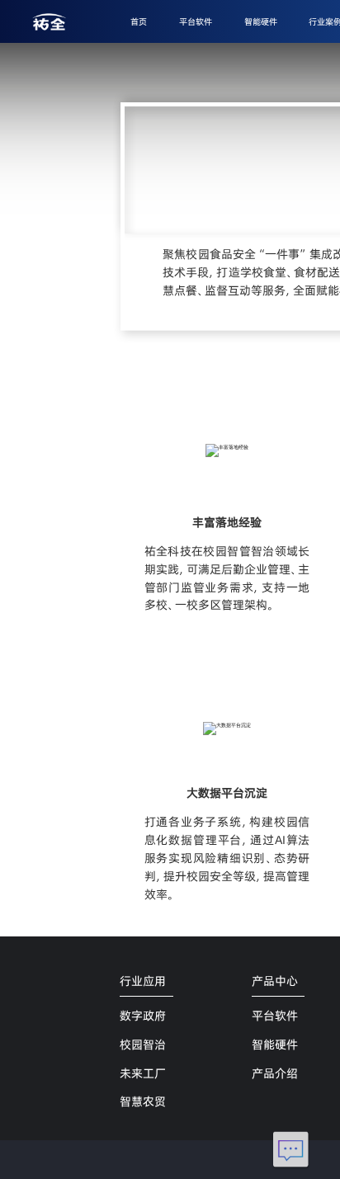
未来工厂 (143, 1073)
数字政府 (143, 1015)
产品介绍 (275, 1073)
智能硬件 (260, 21)
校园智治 (143, 1044)
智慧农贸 (143, 1101)
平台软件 (195, 21)
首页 (138, 21)
